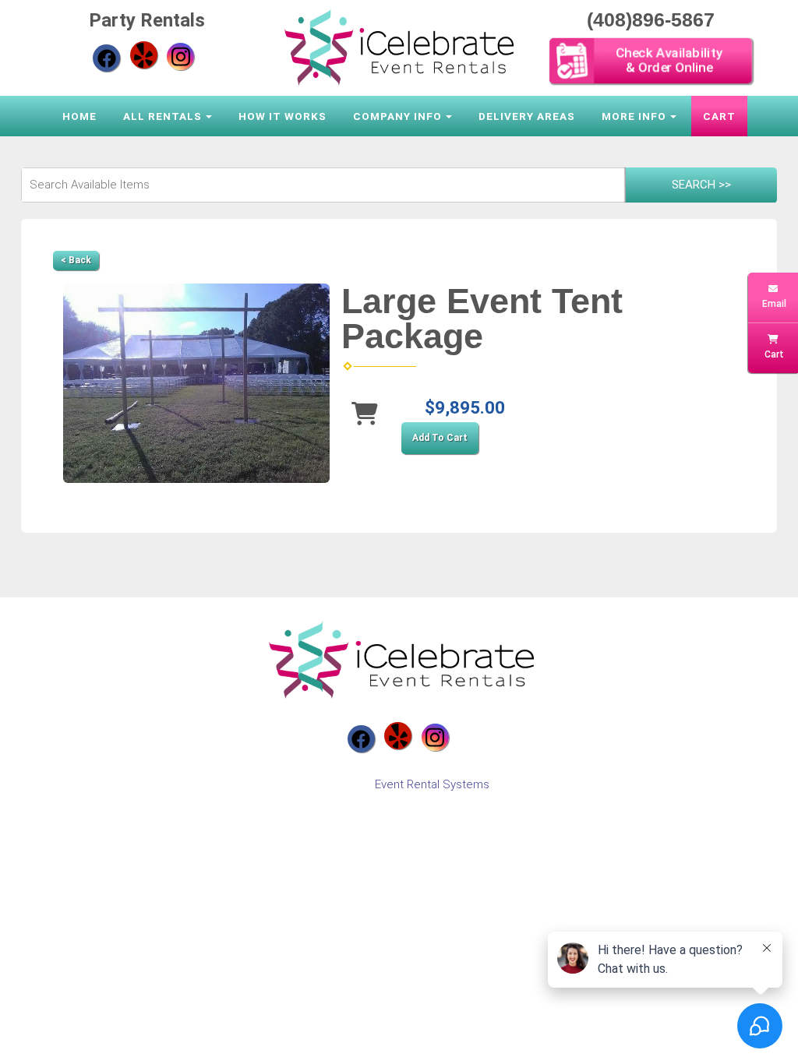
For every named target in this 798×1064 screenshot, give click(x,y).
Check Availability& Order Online (669, 60)
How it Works (282, 116)
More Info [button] (634, 116)
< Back (76, 260)
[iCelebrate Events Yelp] (143, 55)
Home (79, 116)
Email (773, 303)
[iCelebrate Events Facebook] (106, 58)
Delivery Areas (526, 116)
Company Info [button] (397, 116)
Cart (719, 116)
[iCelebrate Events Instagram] (180, 56)
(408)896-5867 (651, 19)
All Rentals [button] (162, 116)
